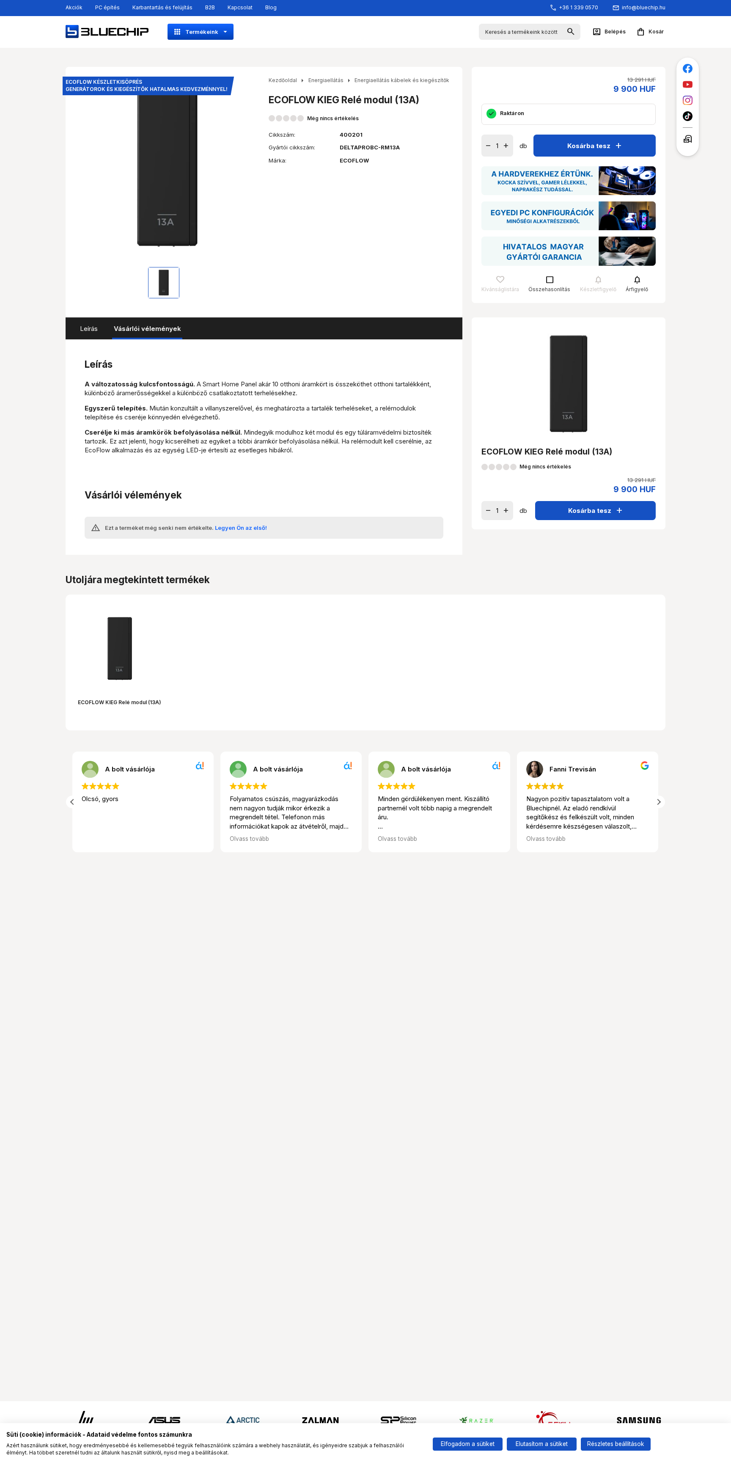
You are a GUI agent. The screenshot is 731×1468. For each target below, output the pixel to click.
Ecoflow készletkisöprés (147, 85)
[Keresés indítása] (571, 32)
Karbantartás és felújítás (162, 7)
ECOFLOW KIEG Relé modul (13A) (119, 702)
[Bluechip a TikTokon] (688, 116)
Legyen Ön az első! (241, 527)
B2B (210, 7)
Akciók (74, 7)
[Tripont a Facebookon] (688, 69)
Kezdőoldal (283, 80)
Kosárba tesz (595, 145)
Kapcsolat (240, 7)
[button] (658, 802)
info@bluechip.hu (643, 7)
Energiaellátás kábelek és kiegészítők (402, 80)
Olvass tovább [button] (249, 838)
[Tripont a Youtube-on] (688, 84)
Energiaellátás (326, 80)
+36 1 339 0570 (578, 7)
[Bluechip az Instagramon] (688, 100)
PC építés (107, 7)
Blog (271, 7)
